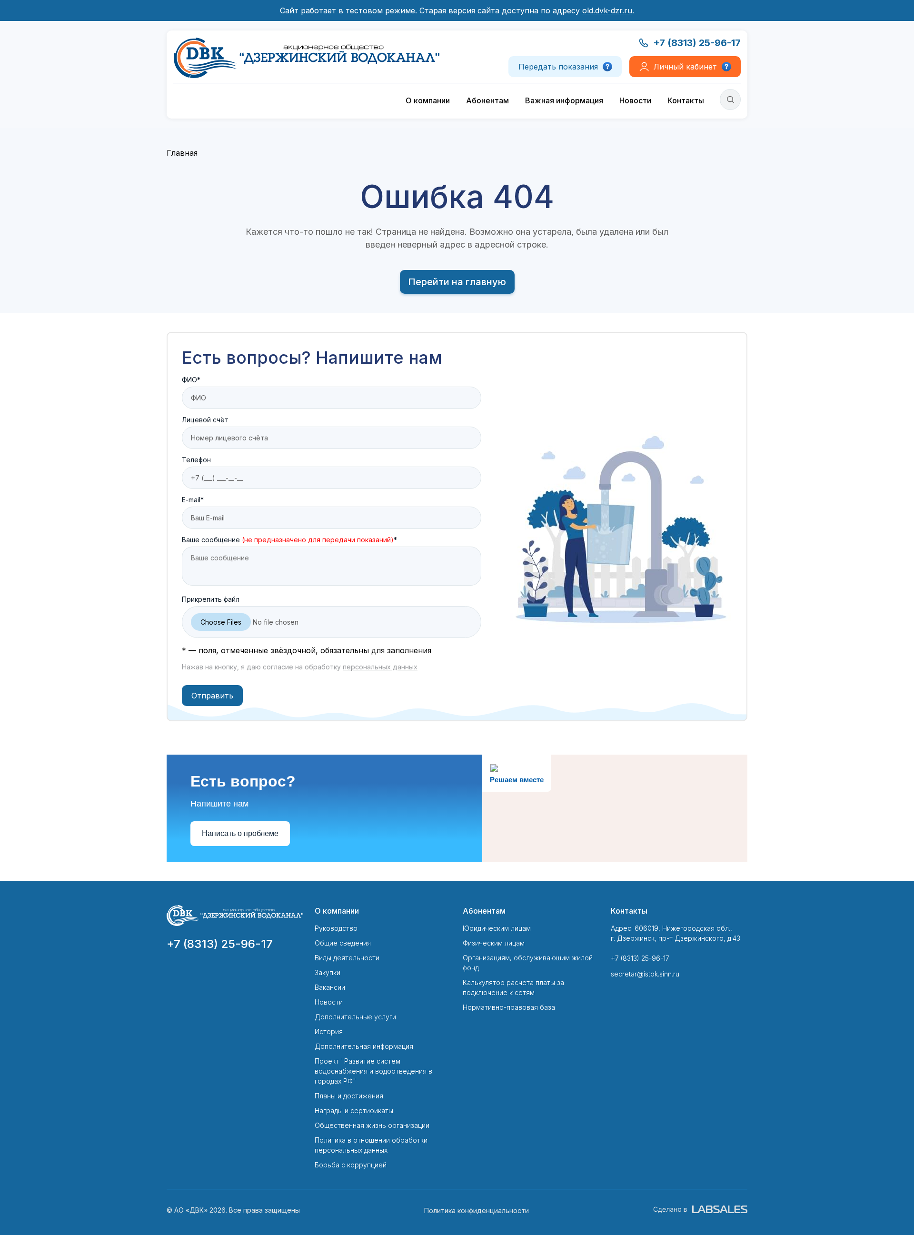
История (329, 1031)
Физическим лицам (494, 943)
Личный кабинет (685, 66)
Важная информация (564, 100)
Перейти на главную (457, 282)
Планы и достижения (349, 1096)
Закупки (327, 972)
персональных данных (380, 667)
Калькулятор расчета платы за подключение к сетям (513, 987)
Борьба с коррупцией (351, 1165)
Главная (182, 153)
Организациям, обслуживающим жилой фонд (528, 963)
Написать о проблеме (240, 833)
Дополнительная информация (364, 1046)
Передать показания (558, 66)
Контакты (685, 100)
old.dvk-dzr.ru (607, 10)
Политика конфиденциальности (476, 1210)
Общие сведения (343, 943)
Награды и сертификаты (354, 1110)
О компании (428, 100)
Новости (635, 100)
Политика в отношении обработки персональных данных (371, 1145)
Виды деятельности (347, 958)
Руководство (336, 928)
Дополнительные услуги (355, 1017)
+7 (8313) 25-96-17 (697, 43)
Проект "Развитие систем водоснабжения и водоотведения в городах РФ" (373, 1071)
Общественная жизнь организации (372, 1125)
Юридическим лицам (497, 928)
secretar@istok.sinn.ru (645, 974)
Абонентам (487, 100)
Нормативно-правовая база (509, 1007)
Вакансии (330, 987)
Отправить (212, 695)
